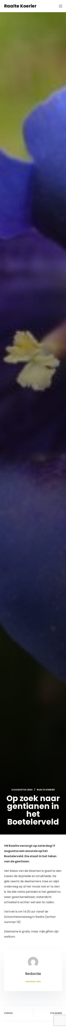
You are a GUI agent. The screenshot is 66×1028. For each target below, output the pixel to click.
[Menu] (60, 6)
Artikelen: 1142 (33, 981)
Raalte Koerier (20, 6)
